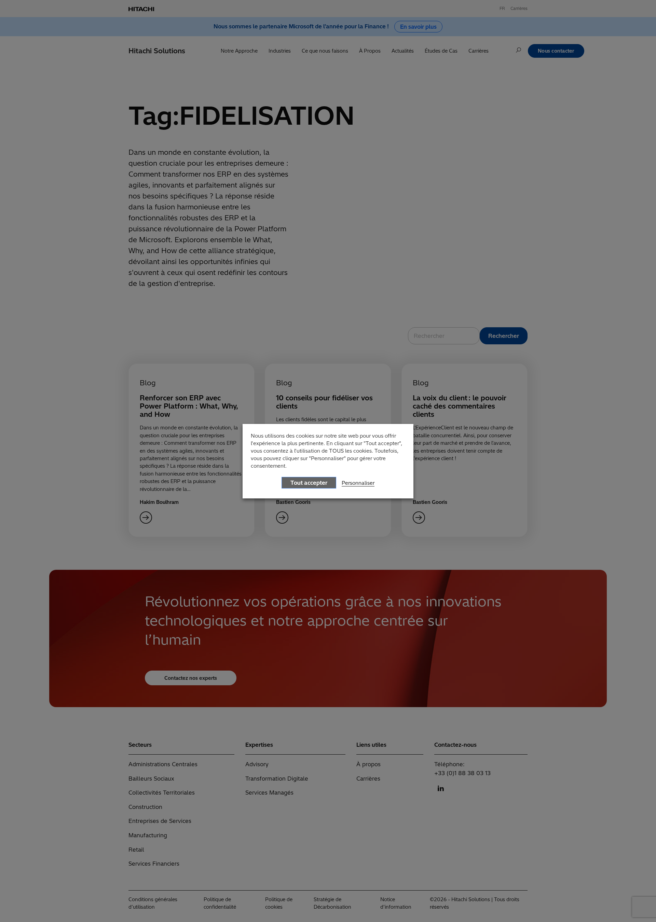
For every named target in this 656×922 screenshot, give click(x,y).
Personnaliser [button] (358, 483)
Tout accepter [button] (308, 482)
